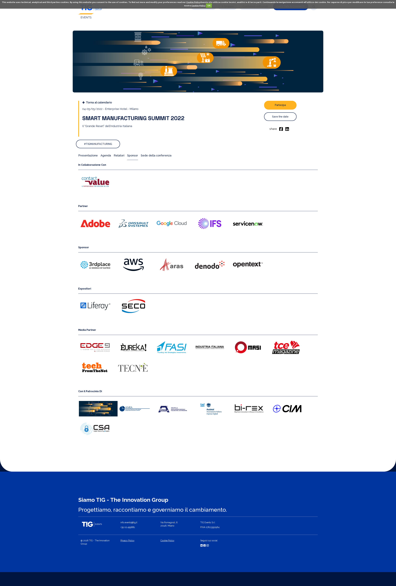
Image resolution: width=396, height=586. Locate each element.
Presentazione (88, 155)
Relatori (119, 155)
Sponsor (132, 155)
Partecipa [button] (280, 105)
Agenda (106, 155)
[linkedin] (287, 128)
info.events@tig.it (129, 522)
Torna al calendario (99, 102)
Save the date (280, 116)
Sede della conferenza (156, 155)
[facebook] (281, 128)
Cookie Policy (193, 2)
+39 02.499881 (128, 527)
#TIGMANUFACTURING (98, 144)
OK (209, 5)
